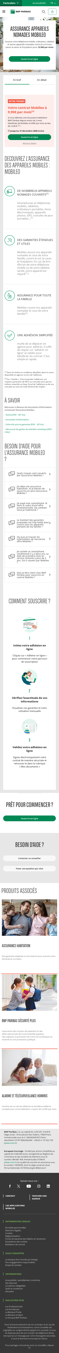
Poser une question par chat (29, 868)
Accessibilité (39, 3)
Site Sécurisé (11, 1283)
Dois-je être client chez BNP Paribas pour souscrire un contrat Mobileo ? (31, 575)
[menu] (4, 11)
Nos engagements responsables (20, 1262)
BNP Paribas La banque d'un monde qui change (21, 11)
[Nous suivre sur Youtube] (29, 1186)
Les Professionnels (13, 1306)
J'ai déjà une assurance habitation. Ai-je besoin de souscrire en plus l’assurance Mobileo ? (32, 490)
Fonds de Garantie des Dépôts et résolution (25, 1238)
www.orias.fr (10, 1143)
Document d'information (18, 419)
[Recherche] (43, 11)
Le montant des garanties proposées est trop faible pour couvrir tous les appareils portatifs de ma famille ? (33, 523)
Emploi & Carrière (13, 1265)
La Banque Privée (13, 1312)
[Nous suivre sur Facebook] (10, 1186)
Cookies (9, 1233)
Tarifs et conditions (14, 1288)
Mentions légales (13, 1230)
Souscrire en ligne (29, 59)
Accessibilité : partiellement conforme (22, 1280)
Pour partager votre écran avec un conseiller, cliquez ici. (29, 1346)
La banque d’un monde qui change (21, 1259)
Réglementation (12, 1236)
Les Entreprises (12, 1309)
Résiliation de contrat (15, 1244)
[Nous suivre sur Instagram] (38, 1186)
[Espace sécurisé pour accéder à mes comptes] (52, 12)
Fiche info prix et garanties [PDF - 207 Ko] (25, 424)
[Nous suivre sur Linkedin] (48, 1186)
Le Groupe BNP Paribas (16, 1317)
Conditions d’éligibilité (15, 1285)
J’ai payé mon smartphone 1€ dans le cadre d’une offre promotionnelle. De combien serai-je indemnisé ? (32, 506)
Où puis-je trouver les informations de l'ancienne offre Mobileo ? (31, 539)
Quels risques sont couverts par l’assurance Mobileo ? (31, 474)
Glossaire (9, 1291)
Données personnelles (15, 1227)
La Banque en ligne (14, 1314)
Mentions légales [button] (29, 143)
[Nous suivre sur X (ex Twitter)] (18, 1187)
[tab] (17, 79)
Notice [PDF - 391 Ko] (15, 414)
